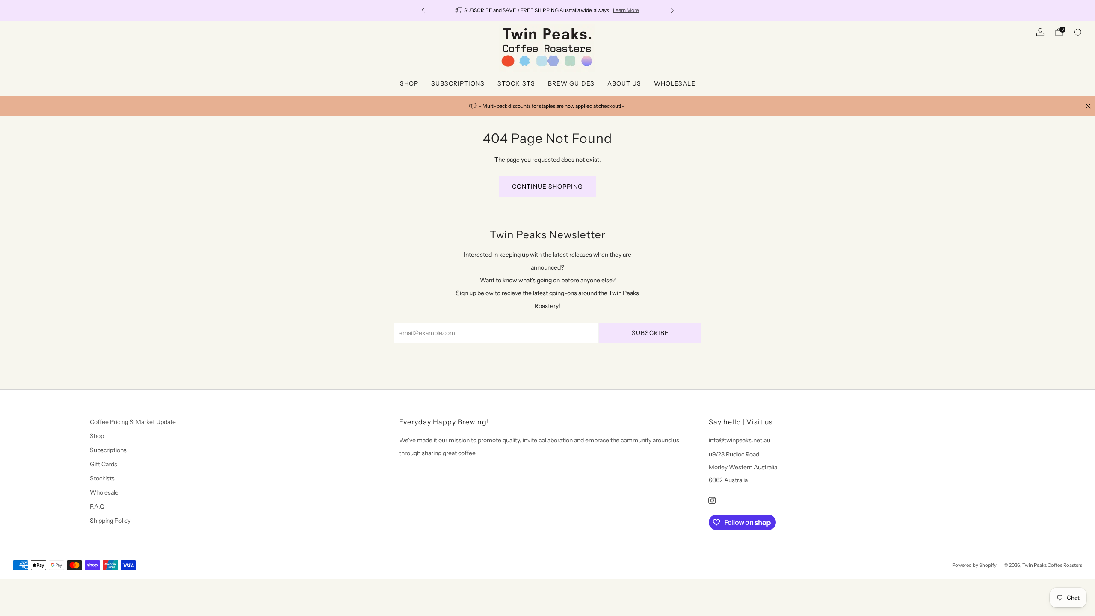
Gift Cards (103, 464)
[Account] (1040, 32)
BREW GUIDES (571, 83)
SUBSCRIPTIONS (458, 83)
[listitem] (548, 10)
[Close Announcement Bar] (1088, 106)
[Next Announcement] (672, 10)
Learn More (626, 10)
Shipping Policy (110, 520)
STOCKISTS (516, 83)
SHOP (409, 83)
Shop (97, 436)
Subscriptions (108, 450)
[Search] (1078, 32)
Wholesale (104, 492)
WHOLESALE (674, 83)
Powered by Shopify (974, 565)
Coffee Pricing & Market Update (133, 422)
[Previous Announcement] (423, 10)
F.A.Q (97, 506)
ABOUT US (624, 83)
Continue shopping (547, 186)
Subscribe (650, 333)
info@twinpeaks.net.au (739, 440)
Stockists (102, 478)
